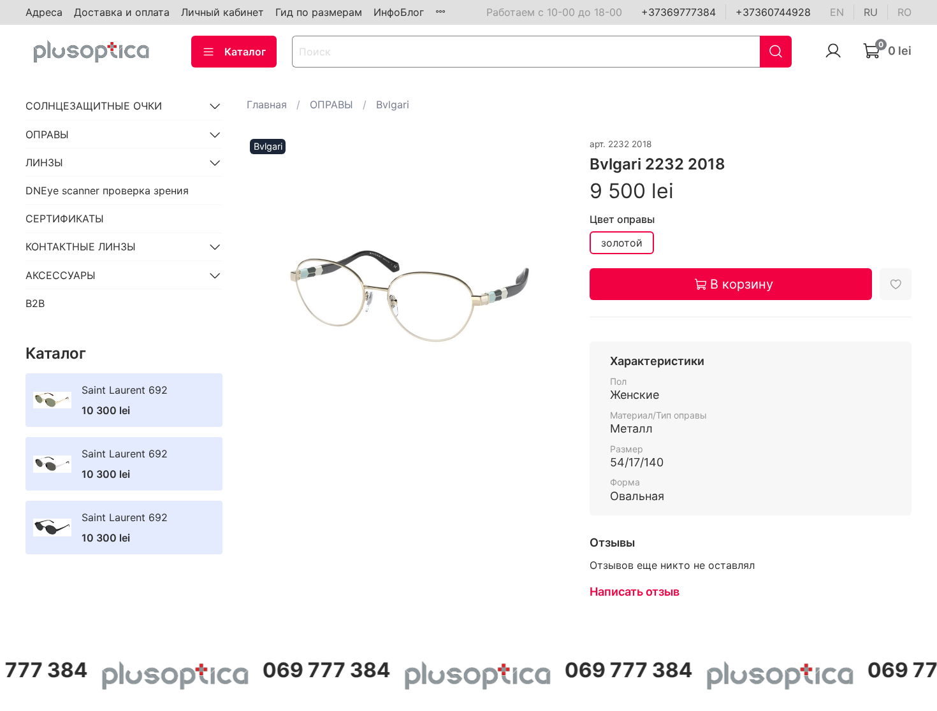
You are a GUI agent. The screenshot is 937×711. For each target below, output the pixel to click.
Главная (267, 104)
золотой (622, 242)
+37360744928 (773, 12)
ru (871, 12)
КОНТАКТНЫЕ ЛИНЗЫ (80, 246)
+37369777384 (678, 12)
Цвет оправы (622, 219)
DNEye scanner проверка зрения (107, 190)
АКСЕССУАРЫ (60, 275)
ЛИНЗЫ (44, 162)
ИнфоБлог (399, 12)
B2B (35, 303)
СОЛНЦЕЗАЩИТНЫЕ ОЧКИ (93, 105)
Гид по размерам (318, 12)
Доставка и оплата (122, 12)
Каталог (245, 51)
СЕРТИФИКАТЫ (64, 218)
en (837, 12)
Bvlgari (392, 104)
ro (904, 12)
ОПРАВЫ (331, 104)
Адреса (43, 12)
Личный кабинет (222, 12)
